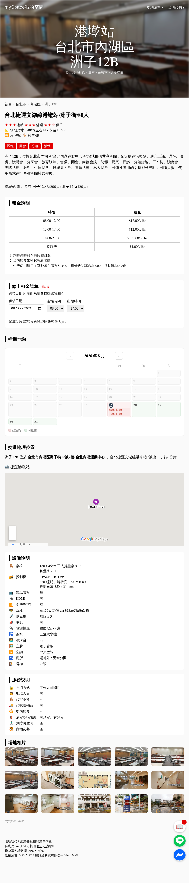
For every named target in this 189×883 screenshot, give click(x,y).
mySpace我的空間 (24, 7)
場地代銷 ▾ (176, 7)
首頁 (8, 104)
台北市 (21, 104)
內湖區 (35, 104)
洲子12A (69, 186)
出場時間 (74, 301)
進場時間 (54, 301)
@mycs (42, 846)
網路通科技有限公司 (49, 855)
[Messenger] (180, 855)
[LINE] (180, 841)
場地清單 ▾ (155, 7)
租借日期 (15, 301)
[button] (119, 409)
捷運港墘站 (137, 156)
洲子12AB (40, 186)
